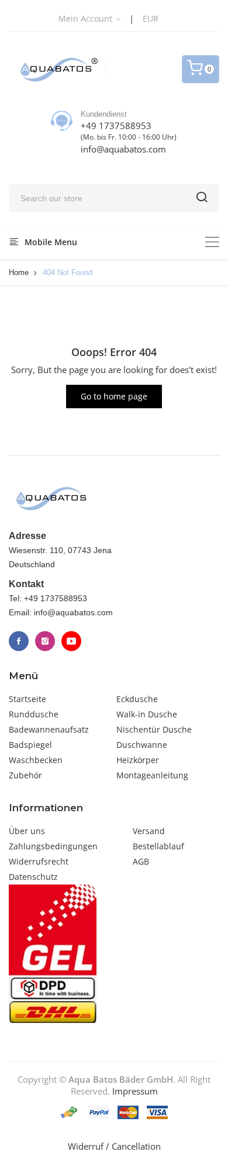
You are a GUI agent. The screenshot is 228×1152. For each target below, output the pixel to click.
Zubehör (25, 775)
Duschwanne (141, 744)
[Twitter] (45, 641)
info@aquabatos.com (123, 149)
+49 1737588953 (116, 125)
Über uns (27, 830)
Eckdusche (137, 698)
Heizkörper (137, 759)
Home (19, 272)
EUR (150, 18)
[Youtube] (71, 641)
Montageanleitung (152, 775)
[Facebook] (19, 641)
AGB (141, 861)
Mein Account (86, 18)
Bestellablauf (158, 846)
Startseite (27, 698)
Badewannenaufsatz (49, 729)
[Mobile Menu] (212, 242)
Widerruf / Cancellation (114, 1146)
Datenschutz (33, 876)
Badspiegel (30, 744)
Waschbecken (36, 759)
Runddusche (33, 714)
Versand (149, 830)
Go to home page (114, 396)
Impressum (135, 1091)
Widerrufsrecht (38, 861)
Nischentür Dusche (154, 729)
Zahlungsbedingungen (53, 846)
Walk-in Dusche (146, 714)
